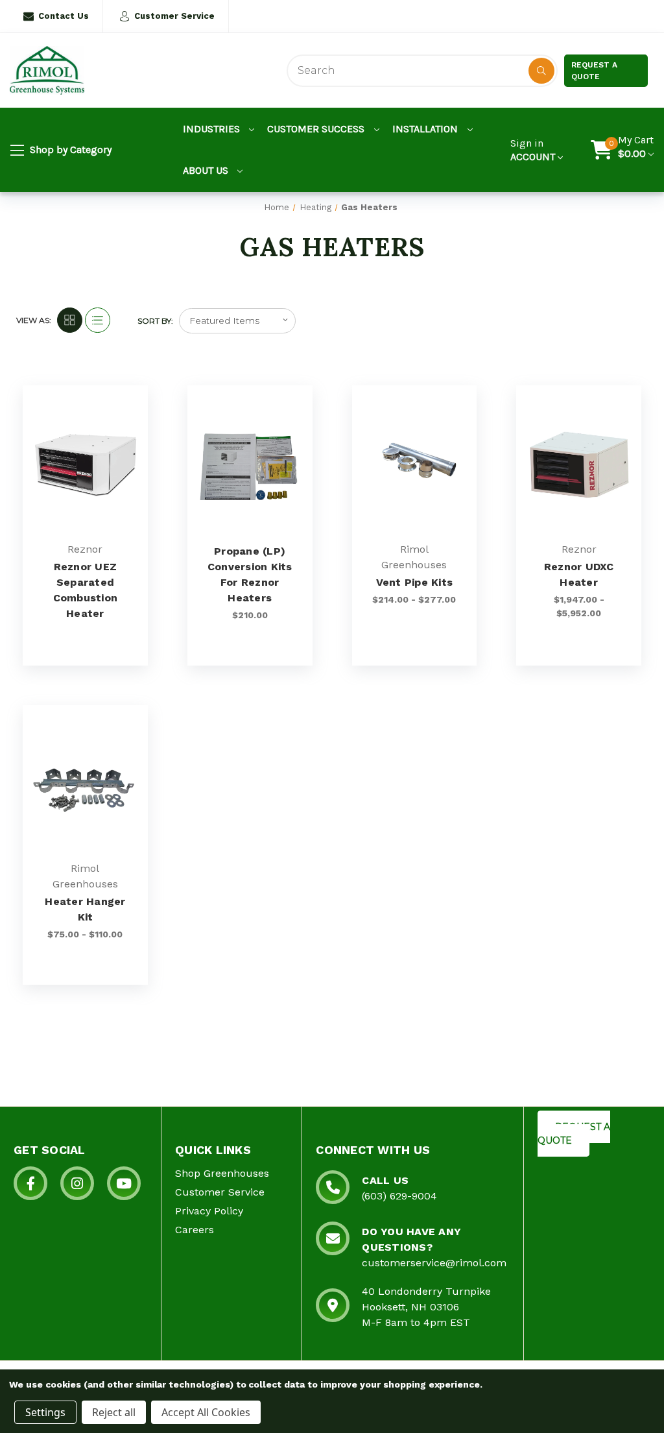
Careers (194, 1229)
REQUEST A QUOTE (574, 1133)
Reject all (114, 1412)
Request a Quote (594, 70)
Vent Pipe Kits (414, 582)
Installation (426, 129)
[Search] (541, 71)
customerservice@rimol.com (434, 1263)
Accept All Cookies (205, 1412)
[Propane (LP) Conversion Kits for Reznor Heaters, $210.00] (250, 465)
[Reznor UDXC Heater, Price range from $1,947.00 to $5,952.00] (579, 465)
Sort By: (155, 321)
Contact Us (63, 16)
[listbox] (237, 320)
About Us (207, 170)
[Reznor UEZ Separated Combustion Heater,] (85, 465)
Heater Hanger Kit (85, 909)
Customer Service (174, 16)
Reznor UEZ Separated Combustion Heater (85, 590)
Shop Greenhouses (222, 1173)
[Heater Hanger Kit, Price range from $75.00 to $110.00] (85, 784)
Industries (213, 129)
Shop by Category (69, 149)
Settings (45, 1412)
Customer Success (317, 129)
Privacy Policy (209, 1211)
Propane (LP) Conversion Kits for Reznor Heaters (250, 574)
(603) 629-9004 (399, 1196)
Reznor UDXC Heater (579, 574)
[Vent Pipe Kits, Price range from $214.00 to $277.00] (415, 465)
